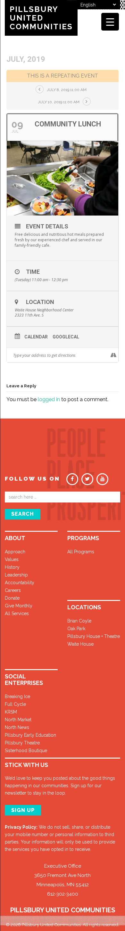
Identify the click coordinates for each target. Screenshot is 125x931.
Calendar (36, 336)
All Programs (80, 551)
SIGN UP (23, 810)
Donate (12, 598)
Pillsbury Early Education (30, 735)
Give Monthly (18, 605)
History (12, 567)
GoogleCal (66, 336)
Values (12, 559)
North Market (18, 719)
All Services (17, 613)
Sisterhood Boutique (26, 750)
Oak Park (76, 628)
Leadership (16, 574)
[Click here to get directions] (113, 355)
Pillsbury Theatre (22, 742)
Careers (13, 590)
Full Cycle (15, 704)
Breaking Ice (17, 696)
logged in (49, 399)
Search (22, 514)
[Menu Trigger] (110, 22)
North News (17, 727)
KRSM (11, 711)
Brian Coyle (79, 620)
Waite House (80, 644)
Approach (15, 551)
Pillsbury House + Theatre (93, 636)
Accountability (19, 582)
